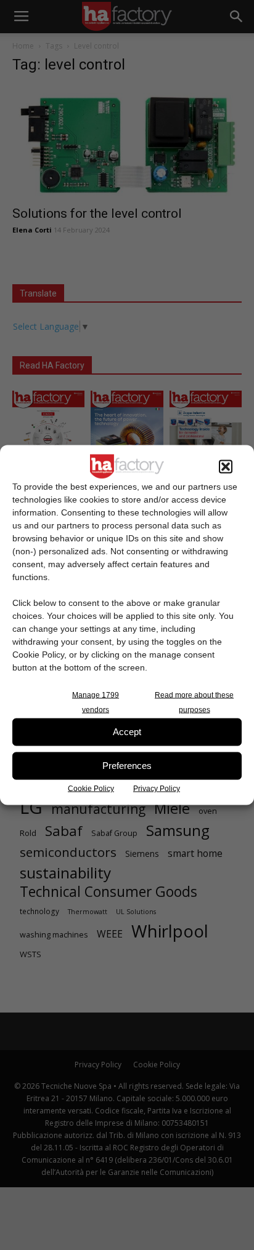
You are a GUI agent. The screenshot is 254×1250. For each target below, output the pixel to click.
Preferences (127, 765)
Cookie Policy (91, 788)
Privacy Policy (156, 788)
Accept (127, 732)
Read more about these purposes (194, 702)
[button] (225, 466)
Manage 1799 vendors (95, 702)
